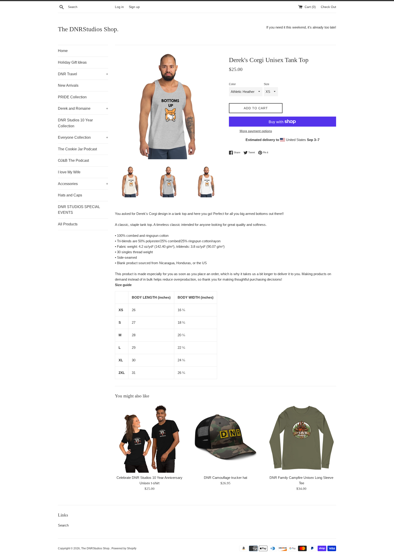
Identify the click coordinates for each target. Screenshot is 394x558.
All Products (68, 224)
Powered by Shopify (123, 548)
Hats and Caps (70, 195)
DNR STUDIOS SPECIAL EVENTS (79, 210)
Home (63, 51)
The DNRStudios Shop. (88, 29)
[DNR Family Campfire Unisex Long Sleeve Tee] (301, 438)
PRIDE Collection (72, 97)
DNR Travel (83, 74)
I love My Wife (69, 172)
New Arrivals (68, 85)
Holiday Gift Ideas (72, 62)
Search (63, 525)
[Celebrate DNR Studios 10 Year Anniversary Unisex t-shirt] (149, 438)
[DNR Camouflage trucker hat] (225, 438)
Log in (119, 7)
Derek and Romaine (83, 108)
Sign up (134, 7)
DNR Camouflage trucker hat (225, 478)
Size (266, 84)
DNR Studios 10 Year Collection (75, 123)
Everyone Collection (83, 137)
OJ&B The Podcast (73, 160)
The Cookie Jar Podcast (77, 149)
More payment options (256, 131)
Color (232, 84)
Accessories (83, 184)
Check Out (328, 7)
